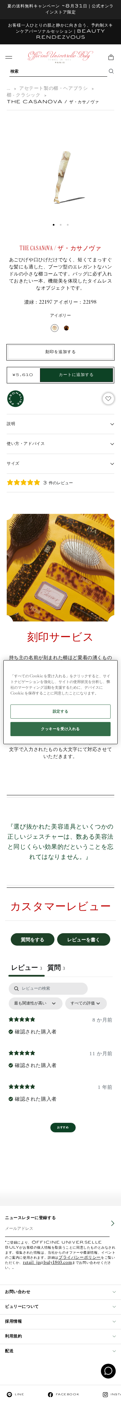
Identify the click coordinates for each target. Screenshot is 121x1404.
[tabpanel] (60, 1044)
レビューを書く (83, 939)
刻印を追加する (60, 352)
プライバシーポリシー (79, 1258)
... (8, 88)
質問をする (32, 939)
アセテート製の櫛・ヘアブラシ (53, 88)
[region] (60, 701)
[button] (53, 225)
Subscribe (108, 1228)
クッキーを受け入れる (60, 729)
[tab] (56, 968)
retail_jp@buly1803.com (47, 1263)
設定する (60, 711)
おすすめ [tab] (63, 1127)
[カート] (111, 57)
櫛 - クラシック (23, 95)
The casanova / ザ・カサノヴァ (53, 102)
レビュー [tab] (26, 967)
